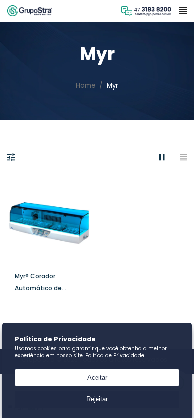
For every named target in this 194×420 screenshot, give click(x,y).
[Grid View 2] (165, 157)
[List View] (183, 157)
